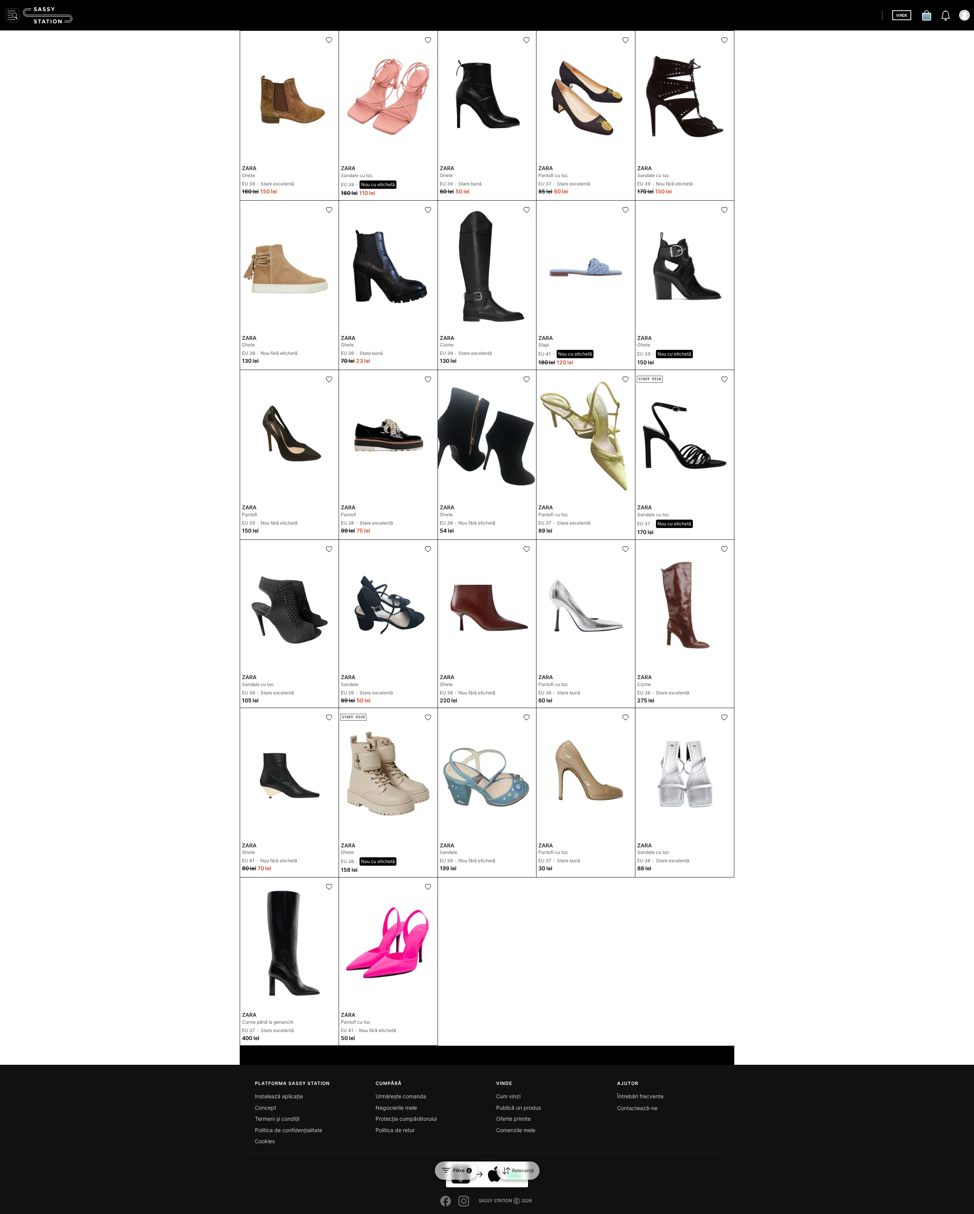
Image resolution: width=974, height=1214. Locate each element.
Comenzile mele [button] (515, 1130)
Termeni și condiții (277, 1118)
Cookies (265, 1141)
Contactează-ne (637, 1108)
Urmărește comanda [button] (401, 1096)
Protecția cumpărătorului (406, 1118)
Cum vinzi (508, 1096)
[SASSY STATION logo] (47, 15)
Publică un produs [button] (518, 1107)
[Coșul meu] (926, 15)
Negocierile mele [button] (396, 1107)
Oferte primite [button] (513, 1118)
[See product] (289, 96)
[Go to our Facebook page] (445, 1201)
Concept (265, 1107)
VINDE (901, 15)
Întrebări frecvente (640, 1096)
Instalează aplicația (279, 1096)
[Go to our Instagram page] (464, 1201)
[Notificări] (945, 15)
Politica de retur (395, 1130)
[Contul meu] (964, 15)
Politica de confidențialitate (288, 1130)
